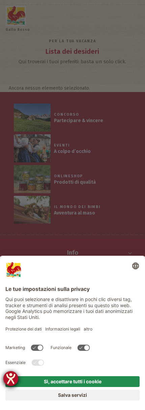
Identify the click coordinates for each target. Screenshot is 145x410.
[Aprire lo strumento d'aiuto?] (10, 378)
